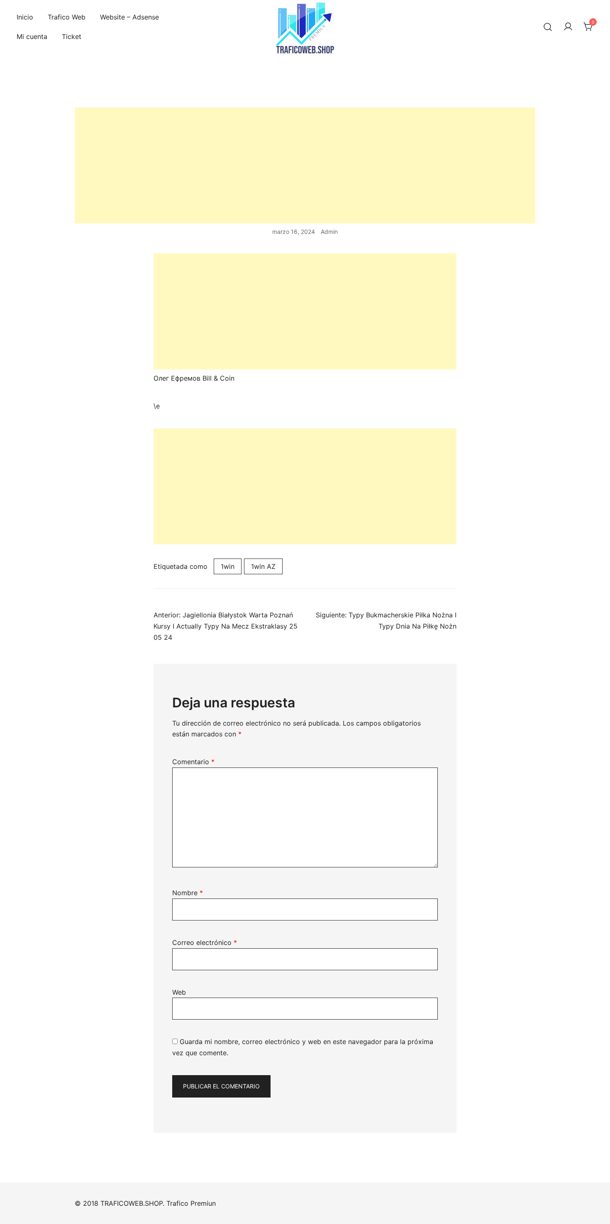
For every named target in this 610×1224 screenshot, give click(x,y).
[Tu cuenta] (568, 27)
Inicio (25, 17)
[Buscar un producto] (548, 27)
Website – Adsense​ (129, 17)
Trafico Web (66, 17)
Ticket (71, 36)
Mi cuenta (32, 36)
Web (179, 992)
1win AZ (263, 566)
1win (227, 566)
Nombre (187, 893)
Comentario (193, 762)
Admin (329, 231)
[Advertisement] (305, 165)
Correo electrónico (204, 942)
